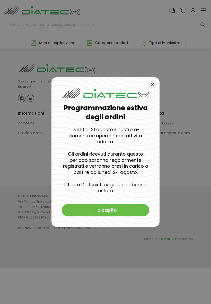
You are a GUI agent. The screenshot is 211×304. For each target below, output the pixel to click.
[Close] (152, 84)
